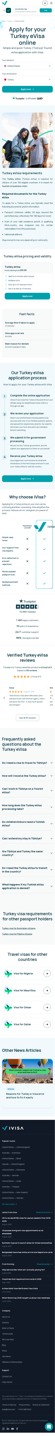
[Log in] (45, 3)
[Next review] (51, 698)
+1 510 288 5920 (24, 1409)
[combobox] (27, 66)
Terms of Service (9, 1405)
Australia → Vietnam (10, 1175)
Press (4, 1350)
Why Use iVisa (8, 1339)
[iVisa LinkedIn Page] (8, 1429)
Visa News (6, 1356)
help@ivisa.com (8, 1409)
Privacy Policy (24, 1405)
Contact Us (7, 1376)
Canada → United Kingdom (13, 1164)
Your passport (8, 60)
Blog (4, 1345)
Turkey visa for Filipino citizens (17, 934)
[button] (50, 3)
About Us (6, 1317)
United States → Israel (11, 1181)
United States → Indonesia (13, 1169)
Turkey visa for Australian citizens (18, 928)
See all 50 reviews (27, 717)
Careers (5, 1322)
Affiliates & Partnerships (12, 1362)
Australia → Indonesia (11, 1153)
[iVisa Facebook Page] (17, 1429)
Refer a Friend (8, 1328)
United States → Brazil (11, 1158)
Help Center (7, 1382)
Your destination (9, 74)
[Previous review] (4, 698)
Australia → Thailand (10, 1186)
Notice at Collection (41, 1405)
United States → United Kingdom (16, 1147)
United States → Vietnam (12, 1198)
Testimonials (7, 1334)
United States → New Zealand (15, 1192)
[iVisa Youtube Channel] (12, 1429)
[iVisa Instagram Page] (3, 1429)
